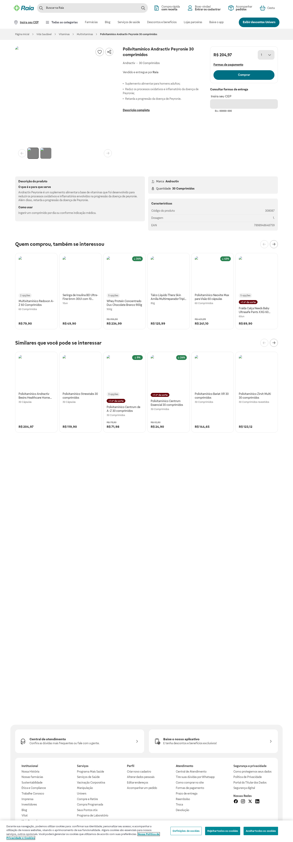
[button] (65, 96)
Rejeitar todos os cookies (222, 830)
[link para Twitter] (250, 802)
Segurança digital (244, 788)
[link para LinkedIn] (257, 802)
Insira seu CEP (221, 96)
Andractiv (172, 181)
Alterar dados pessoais (140, 777)
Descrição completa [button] (136, 110)
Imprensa (27, 799)
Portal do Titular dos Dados (249, 782)
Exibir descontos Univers (259, 22)
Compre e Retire (87, 799)
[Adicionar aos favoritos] (100, 52)
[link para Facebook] (235, 802)
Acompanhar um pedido (142, 788)
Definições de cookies (186, 830)
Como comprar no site (190, 782)
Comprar (244, 74)
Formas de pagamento (190, 788)
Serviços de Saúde (88, 777)
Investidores (29, 804)
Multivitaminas (85, 34)
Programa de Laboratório (92, 815)
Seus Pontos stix (87, 810)
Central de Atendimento (191, 771)
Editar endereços (137, 782)
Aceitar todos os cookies (261, 830)
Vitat (25, 815)
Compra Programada (90, 804)
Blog (24, 810)
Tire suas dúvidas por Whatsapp (195, 777)
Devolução (182, 810)
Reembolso (183, 799)
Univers (81, 793)
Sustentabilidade (32, 782)
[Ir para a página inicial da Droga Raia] (24, 8)
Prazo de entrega (186, 793)
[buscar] (143, 8)
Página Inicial (22, 34)
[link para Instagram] (243, 802)
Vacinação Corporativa (91, 782)
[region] (146, 831)
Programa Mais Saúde (90, 771)
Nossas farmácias (32, 777)
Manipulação (85, 788)
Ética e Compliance (34, 788)
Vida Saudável (44, 34)
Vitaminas (64, 34)
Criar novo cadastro (139, 771)
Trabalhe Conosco (33, 793)
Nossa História (30, 771)
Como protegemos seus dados (252, 771)
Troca (179, 804)
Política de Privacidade (247, 777)
